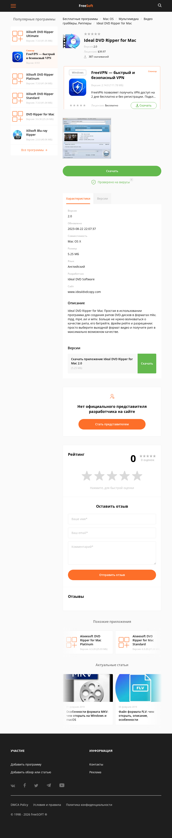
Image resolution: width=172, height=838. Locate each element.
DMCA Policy (19, 805)
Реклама (95, 772)
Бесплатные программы (80, 19)
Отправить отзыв (112, 575)
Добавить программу (26, 764)
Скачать (112, 171)
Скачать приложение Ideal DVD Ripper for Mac (102, 361)
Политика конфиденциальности (89, 805)
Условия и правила (47, 805)
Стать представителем (112, 424)
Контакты (96, 764)
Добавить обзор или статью (31, 772)
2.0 (90, 46)
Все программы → (34, 150)
